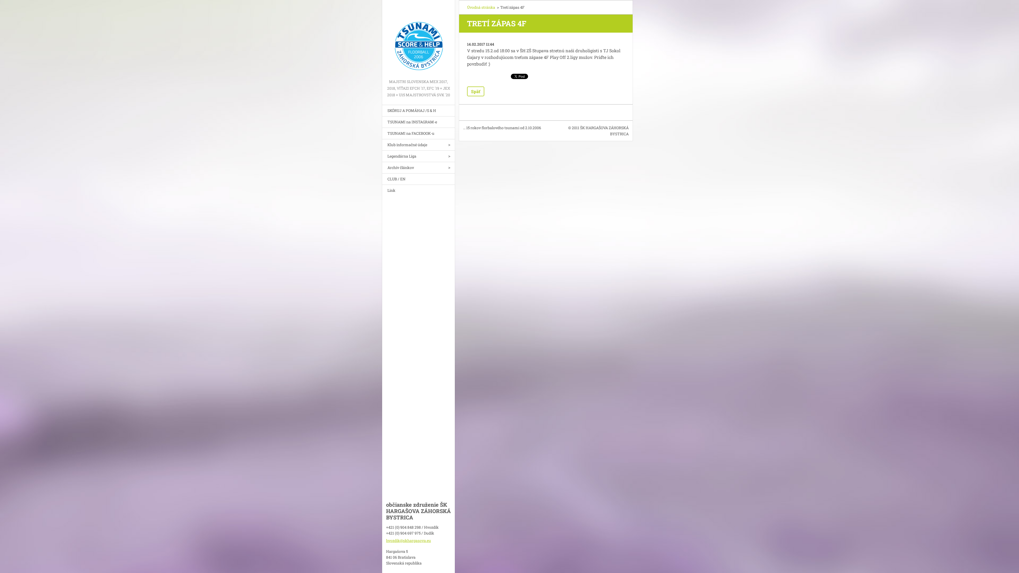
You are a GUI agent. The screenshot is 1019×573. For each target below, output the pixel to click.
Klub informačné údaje (407, 144)
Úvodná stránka (481, 7)
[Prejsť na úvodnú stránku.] (418, 39)
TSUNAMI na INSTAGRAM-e (412, 121)
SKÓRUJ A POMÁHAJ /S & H (411, 110)
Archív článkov (400, 167)
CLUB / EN (396, 178)
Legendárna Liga (401, 156)
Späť (475, 91)
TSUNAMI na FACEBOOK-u (410, 133)
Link (391, 190)
